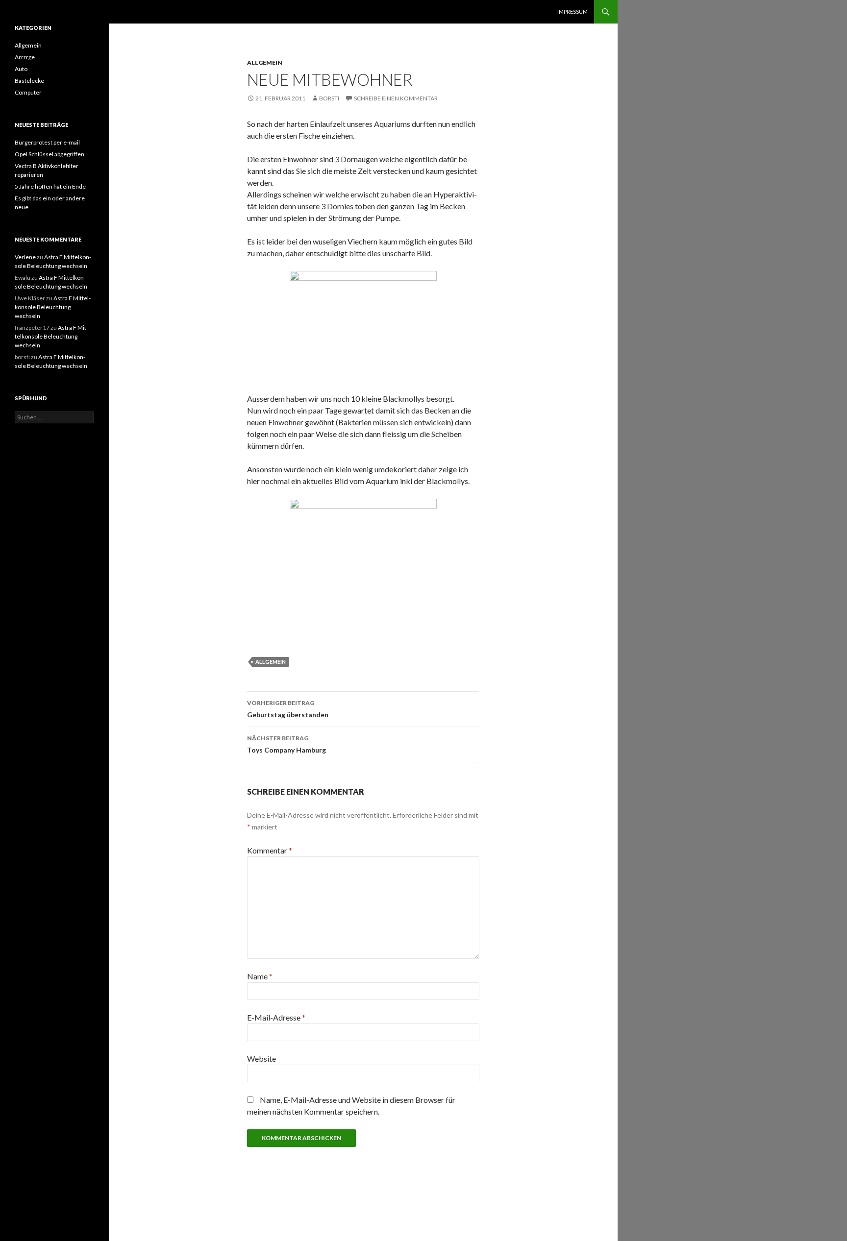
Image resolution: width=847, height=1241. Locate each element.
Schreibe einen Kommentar (396, 98)
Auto (21, 69)
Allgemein (264, 62)
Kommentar (269, 850)
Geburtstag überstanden (287, 709)
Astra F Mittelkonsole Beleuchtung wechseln (53, 306)
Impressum (572, 11)
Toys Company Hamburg (286, 744)
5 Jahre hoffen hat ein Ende (50, 186)
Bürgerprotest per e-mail (47, 142)
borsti (329, 98)
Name (260, 976)
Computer (28, 92)
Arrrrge (25, 57)
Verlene (25, 257)
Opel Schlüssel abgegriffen (49, 154)
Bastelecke (29, 80)
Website (261, 1058)
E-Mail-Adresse (276, 1017)
